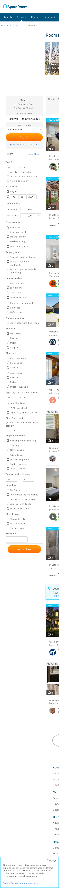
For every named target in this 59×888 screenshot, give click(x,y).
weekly (13, 172)
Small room (15, 292)
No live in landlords (20, 508)
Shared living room (19, 459)
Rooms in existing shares (22, 257)
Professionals (17, 363)
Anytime (14, 191)
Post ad (35, 17)
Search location (24, 113)
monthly (27, 172)
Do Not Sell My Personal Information (21, 883)
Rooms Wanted (25, 108)
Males (13, 343)
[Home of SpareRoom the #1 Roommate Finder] (15, 6)
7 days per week (18, 232)
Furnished (15, 307)
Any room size (17, 283)
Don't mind (15, 490)
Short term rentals (19, 246)
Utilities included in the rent (23, 176)
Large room (16, 287)
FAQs (56, 853)
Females (14, 338)
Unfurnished (16, 312)
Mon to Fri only (18, 236)
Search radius (24, 125)
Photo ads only (17, 519)
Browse (21, 17)
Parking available (18, 464)
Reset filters (33, 154)
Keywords (11, 534)
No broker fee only (19, 181)
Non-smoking (17, 450)
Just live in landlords (20, 504)
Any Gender (16, 373)
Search (7, 17)
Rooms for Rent (25, 104)
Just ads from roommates (23, 499)
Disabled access (18, 468)
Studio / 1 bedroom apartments (19, 263)
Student (14, 367)
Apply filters (24, 549)
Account (50, 17)
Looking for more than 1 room (24, 323)
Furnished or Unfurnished (23, 303)
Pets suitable (16, 455)
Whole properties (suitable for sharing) (23, 271)
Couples (14, 347)
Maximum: (12, 215)
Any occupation (18, 358)
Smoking (14, 445)
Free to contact (17, 523)
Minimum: (12, 209)
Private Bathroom (18, 297)
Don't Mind (15, 333)
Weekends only (17, 241)
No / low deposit (18, 528)
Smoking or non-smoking (23, 440)
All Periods (15, 227)
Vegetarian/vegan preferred (23, 412)
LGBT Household (18, 408)
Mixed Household (19, 386)
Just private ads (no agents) (24, 494)
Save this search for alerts (26, 144)
